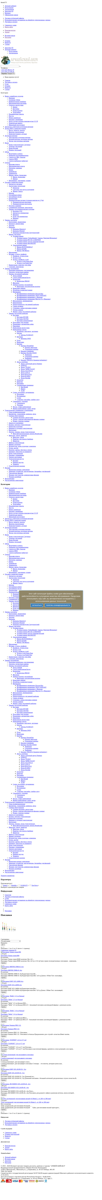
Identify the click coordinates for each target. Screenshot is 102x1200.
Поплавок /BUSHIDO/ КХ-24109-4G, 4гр (15, 1087)
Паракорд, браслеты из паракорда (20, 451)
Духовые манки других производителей (30, 241)
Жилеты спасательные (16, 132)
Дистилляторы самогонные (14, 480)
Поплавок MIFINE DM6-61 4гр (11, 970)
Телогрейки (17, 112)
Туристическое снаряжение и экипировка (19, 410)
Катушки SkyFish (22, 319)
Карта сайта (9, 27)
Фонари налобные (15, 477)
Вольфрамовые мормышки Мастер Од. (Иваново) (34, 299)
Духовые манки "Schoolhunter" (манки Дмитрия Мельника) (37, 238)
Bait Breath (24, 387)
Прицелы (16, 188)
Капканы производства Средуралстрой (26, 232)
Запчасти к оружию (15, 184)
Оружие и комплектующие (14, 182)
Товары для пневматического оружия (21, 209)
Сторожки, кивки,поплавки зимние (25, 308)
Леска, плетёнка (22, 362)
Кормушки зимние (19, 288)
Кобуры (11, 193)
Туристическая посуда (16, 459)
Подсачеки (20, 394)
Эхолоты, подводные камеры (19, 272)
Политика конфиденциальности (58, 605)
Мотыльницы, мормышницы (22, 301)
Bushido (14, 885)
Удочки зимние (18, 310)
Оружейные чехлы (15, 197)
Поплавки (20, 383)
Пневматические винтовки (22, 202)
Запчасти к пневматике (21, 213)
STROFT (24, 365)
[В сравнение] (3, 965)
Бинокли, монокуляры (16, 224)
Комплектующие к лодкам (18, 134)
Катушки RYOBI (22, 317)
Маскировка (13, 252)
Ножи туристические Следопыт (19, 145)
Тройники (28, 358)
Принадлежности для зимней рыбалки (26, 304)
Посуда (11, 116)
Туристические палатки (17, 466)
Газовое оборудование (16, 416)
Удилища (20, 405)
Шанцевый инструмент (17, 125)
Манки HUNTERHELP (25, 247)
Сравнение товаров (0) (8, 950)
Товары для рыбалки (12, 268)
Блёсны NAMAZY (27, 335)
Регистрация (9, 7)
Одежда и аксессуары (16, 105)
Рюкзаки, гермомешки (16, 455)
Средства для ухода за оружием (23, 189)
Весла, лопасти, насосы (17, 130)
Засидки (11, 225)
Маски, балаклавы (19, 177)
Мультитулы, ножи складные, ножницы (22, 446)
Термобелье (13, 171)
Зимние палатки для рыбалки (23, 285)
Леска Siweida (25, 378)
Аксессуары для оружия (17, 186)
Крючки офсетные (31, 347)
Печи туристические (16, 453)
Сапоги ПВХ (13, 159)
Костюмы (16, 109)
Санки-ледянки (18, 306)
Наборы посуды (18, 462)
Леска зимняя (17, 276)
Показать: (4, 943)
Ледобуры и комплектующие (22, 290)
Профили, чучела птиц (20, 256)
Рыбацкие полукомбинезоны (18, 155)
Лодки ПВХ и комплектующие (15, 128)
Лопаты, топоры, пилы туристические (22, 432)
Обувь (7, 152)
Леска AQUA (25, 373)
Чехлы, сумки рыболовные (22, 407)
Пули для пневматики (20, 216)
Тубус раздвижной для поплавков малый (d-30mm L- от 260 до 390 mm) (25, 1102)
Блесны (19, 333)
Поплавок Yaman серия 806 (10, 955)
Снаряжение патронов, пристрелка (21, 207)
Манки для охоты (15, 234)
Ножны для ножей (15, 150)
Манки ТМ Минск (23, 250)
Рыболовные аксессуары (21, 328)
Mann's (23, 389)
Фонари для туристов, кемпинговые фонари (24, 475)
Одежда (7, 162)
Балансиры (16, 279)
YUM (23, 390)
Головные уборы (14, 100)
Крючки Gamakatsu (27, 351)
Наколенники (17, 302)
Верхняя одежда (14, 164)
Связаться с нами (10, 25)
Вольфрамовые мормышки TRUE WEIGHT (31, 295)
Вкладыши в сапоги (15, 153)
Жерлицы (16, 283)
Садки (19, 398)
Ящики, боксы (18, 191)
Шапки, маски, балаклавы (17, 175)
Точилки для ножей (15, 146)
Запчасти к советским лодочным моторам (19, 127)
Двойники (28, 355)
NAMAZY (24, 885)
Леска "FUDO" (26, 367)
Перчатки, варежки (15, 168)
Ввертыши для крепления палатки (28, 286)
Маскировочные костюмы (17, 103)
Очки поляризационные (17, 412)
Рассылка (8, 37)
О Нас (7, 898)
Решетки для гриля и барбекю (23, 439)
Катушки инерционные (25, 320)
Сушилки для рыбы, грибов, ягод (28, 399)
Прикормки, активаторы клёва (23, 324)
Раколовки (16, 326)
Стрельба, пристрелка (16, 267)
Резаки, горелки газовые (21, 421)
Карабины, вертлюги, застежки (27, 331)
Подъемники (21, 396)
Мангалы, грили (18, 437)
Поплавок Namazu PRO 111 (10, 1029)
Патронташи (13, 198)
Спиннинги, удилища (20, 401)
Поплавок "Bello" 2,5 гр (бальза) (12, 999)
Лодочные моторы (11, 136)
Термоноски (13, 173)
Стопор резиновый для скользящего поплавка (16, 1058)
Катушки (16, 315)
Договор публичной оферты (14, 18)
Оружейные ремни (15, 195)
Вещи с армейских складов (14, 96)
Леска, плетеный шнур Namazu (31, 364)
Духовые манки (18, 236)
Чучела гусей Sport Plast (25, 261)
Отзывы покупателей (12, 1134)
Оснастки (20, 380)
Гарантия (8, 895)
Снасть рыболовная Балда (21, 277)
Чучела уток (17, 258)
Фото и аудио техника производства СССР (23, 121)
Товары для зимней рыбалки (18, 274)
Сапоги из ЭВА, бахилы (17, 157)
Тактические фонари (16, 473)
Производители (10, 30)
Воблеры (20, 337)
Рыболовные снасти (19, 329)
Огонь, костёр (13, 448)
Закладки (8, 1161)
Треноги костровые (15, 457)
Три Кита (34, 885)
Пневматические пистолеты (22, 204)
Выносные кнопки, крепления (19, 469)
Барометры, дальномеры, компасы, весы (22, 414)
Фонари (7, 468)
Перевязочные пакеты (16, 114)
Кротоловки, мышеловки (17, 222)
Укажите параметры (7, 875)
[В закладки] (1, 965)
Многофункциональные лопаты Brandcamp (27, 434)
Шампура (16, 441)
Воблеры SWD (26, 338)
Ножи (7, 143)
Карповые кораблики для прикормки (21, 270)
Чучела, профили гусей (21, 259)
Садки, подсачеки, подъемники (23, 392)
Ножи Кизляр (13, 148)
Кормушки (20, 342)
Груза (18, 340)
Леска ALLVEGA (27, 371)
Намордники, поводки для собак (20, 265)
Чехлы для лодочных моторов (19, 141)
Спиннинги (21, 403)
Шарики (15, 218)
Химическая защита (15, 123)
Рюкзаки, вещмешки (16, 119)
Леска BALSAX (26, 374)
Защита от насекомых (16, 423)
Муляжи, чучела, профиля (17, 254)
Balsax (5, 885)
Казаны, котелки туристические (19, 425)
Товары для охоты (11, 220)
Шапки (15, 179)
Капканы (12, 227)
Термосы (16, 464)
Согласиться (37, 605)
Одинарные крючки (31, 349)
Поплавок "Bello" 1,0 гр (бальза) (12, 1014)
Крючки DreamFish (27, 346)
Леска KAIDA (25, 376)
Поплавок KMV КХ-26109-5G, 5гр (13, 1073)
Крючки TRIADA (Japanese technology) (34, 360)
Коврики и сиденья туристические (20, 428)
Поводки (20, 381)
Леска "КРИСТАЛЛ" (28, 369)
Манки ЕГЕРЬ (21, 249)
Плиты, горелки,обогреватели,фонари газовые (29, 419)
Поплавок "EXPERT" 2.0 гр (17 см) (13, 1043)
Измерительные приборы (17, 101)
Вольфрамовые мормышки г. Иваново (30, 297)
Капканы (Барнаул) (19, 229)
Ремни (11, 170)
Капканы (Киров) (19, 231)
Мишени (16, 215)
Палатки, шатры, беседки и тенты (20, 450)
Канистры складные (16, 426)
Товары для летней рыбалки (18, 313)
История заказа (10, 35)
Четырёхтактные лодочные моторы (21, 139)
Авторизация (9, 9)
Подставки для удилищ (20, 322)
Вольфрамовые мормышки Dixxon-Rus (30, 294)
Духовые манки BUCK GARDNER (29, 240)
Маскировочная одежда (17, 166)
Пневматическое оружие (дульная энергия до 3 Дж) (26, 200)
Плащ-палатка (17, 110)
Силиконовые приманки (25, 385)
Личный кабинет (10, 1157)
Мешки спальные (15, 444)
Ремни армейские (15, 118)
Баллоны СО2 (17, 211)
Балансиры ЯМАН (23, 281)
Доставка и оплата (11, 22)
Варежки (12, 98)
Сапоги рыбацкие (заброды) (18, 161)
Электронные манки (20, 245)
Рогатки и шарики (15, 206)
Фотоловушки (9, 478)
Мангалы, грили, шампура (18, 435)
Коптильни (12, 430)
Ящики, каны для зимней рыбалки (24, 311)
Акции (7, 32)
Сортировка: (5, 939)
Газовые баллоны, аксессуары (23, 417)
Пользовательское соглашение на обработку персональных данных (27, 20)
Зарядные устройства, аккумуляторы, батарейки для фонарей (29, 471)
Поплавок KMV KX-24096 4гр (11, 985)
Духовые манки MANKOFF (26, 243)
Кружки (15, 460)
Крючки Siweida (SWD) (29, 353)
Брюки (15, 107)
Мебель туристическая (16, 443)
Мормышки (17, 292)
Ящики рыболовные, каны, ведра (24, 408)
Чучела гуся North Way (24, 263)
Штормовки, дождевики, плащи (20, 180)
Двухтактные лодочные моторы (19, 137)
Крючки (19, 344)
